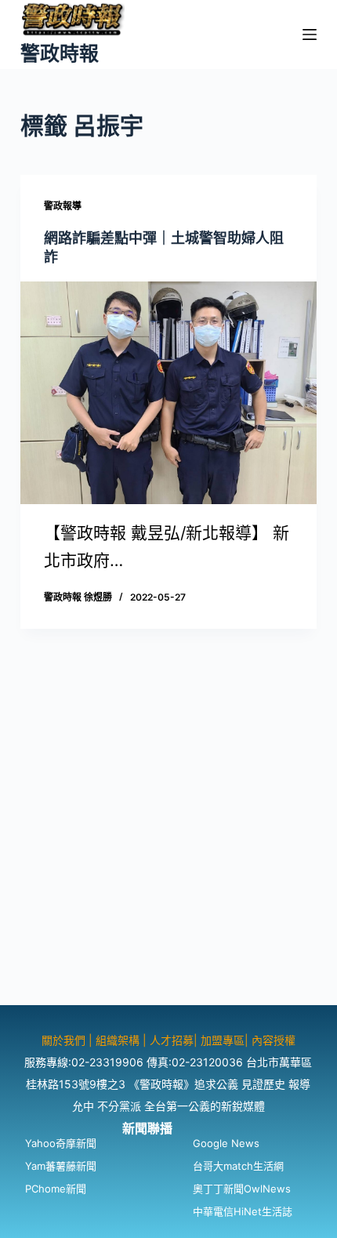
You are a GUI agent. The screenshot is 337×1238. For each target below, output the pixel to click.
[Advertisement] (168, 836)
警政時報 (59, 53)
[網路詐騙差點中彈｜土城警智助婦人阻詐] (168, 392)
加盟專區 (223, 1040)
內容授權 (273, 1040)
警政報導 (63, 206)
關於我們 (65, 1040)
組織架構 (118, 1040)
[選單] (310, 34)
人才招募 (172, 1040)
